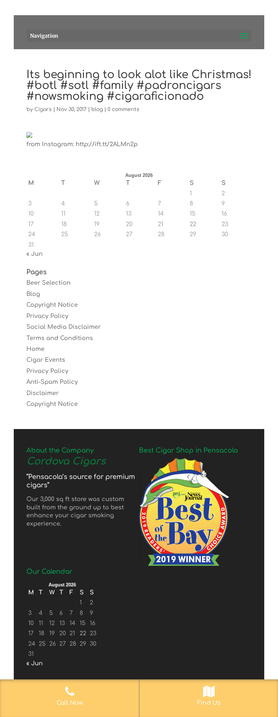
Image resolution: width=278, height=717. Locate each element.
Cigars (43, 109)
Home (35, 349)
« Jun (34, 254)
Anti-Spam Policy (52, 382)
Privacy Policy (47, 316)
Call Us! (174, 8)
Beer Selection (48, 283)
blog (97, 109)
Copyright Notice (52, 305)
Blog (33, 294)
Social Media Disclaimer (63, 327)
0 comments (123, 109)
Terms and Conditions (59, 338)
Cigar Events (45, 360)
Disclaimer (42, 393)
